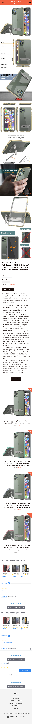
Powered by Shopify (23, 713)
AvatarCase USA (16, 3)
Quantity (4, 279)
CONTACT (16, 696)
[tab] (4, 597)
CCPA (16, 708)
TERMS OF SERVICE (16, 701)
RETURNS (16, 698)
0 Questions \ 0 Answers (7, 590)
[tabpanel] (16, 685)
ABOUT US (16, 693)
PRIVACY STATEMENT (16, 703)
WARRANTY (16, 705)
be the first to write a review (16, 607)
